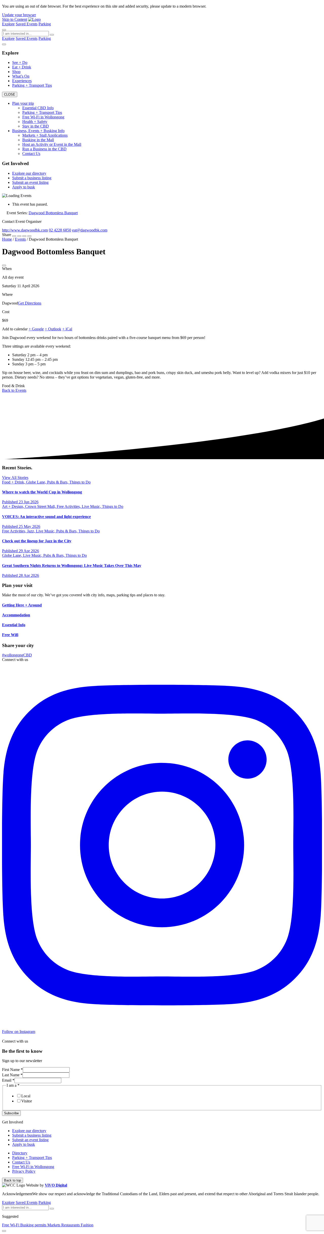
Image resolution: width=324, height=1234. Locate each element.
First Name (12, 1069)
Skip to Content (14, 19)
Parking (44, 24)
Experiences (22, 81)
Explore (8, 24)
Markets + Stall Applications (45, 135)
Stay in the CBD (35, 126)
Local (25, 1096)
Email (8, 1080)
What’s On (20, 76)
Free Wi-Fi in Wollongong (43, 117)
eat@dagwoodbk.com (89, 230)
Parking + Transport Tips (32, 85)
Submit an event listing (30, 182)
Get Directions (29, 303)
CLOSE (9, 94)
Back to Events (14, 390)
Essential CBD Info (38, 108)
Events (32, 24)
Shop (16, 71)
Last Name (12, 1075)
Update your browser (19, 15)
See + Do (19, 62)
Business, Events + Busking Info (38, 131)
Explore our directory (29, 173)
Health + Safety (34, 121)
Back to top (12, 1180)
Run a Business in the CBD (44, 149)
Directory (19, 1153)
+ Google (36, 329)
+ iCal (67, 329)
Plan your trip (23, 103)
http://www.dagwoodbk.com (25, 230)
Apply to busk (23, 187)
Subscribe (11, 1113)
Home (7, 239)
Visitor (26, 1101)
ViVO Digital (56, 1185)
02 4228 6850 (60, 230)
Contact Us (31, 153)
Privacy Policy (23, 1171)
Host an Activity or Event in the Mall (51, 144)
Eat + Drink (21, 67)
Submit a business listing (31, 178)
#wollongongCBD (17, 655)
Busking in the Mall (38, 140)
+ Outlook (53, 329)
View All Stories (15, 477)
